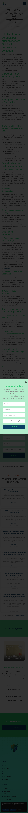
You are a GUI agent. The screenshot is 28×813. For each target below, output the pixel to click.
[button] (26, 381)
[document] (14, 406)
